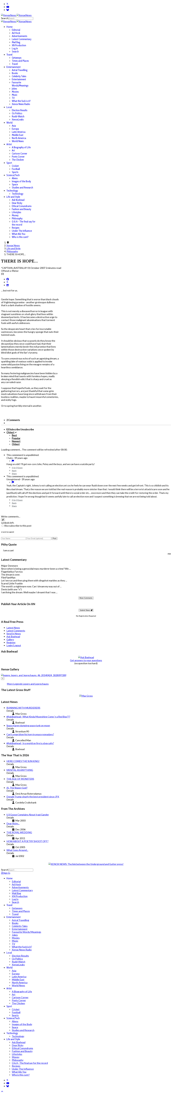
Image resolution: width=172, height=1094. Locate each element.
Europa (15, 128)
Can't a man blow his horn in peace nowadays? (30, 734)
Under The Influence (22, 230)
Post (54, 538)
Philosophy (17, 218)
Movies (15, 91)
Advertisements (19, 36)
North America (19, 138)
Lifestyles (16, 212)
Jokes (14, 88)
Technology (12, 190)
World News (18, 141)
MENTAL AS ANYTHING (19, 769)
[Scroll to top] (2, 1091)
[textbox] (86, 511)
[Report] (13, 460)
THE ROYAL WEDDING (19, 832)
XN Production (19, 45)
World (9, 122)
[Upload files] (3, 519)
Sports (15, 172)
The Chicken (18, 159)
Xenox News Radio (21, 104)
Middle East (17, 135)
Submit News (85, 610)
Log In (15, 48)
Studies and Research (22, 187)
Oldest (16, 444)
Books (15, 73)
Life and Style (13, 196)
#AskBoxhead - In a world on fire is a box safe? (30, 743)
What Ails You (18, 233)
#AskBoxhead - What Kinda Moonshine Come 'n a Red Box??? (38, 716)
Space (15, 184)
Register (11, 642)
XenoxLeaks (18, 119)
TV (13, 97)
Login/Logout (13, 645)
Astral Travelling (19, 70)
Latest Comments (15, 630)
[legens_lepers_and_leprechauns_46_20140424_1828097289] (33, 675)
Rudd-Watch (18, 116)
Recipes (15, 227)
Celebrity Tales (19, 76)
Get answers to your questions (86, 660)
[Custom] (7, 9)
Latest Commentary (21, 39)
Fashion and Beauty (21, 209)
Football (16, 169)
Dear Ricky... (12, 823)
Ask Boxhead (18, 199)
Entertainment (13, 67)
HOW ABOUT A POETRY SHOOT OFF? (27, 841)
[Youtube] (7, 6)
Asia (14, 125)
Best (14, 435)
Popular (16, 438)
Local (9, 107)
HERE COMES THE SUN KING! (23, 761)
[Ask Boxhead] (86, 657)
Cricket (15, 165)
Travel (9, 54)
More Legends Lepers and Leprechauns (28, 683)
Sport (9, 162)
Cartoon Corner (19, 153)
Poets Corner (18, 156)
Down (20, 467)
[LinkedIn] (7, 285)
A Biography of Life (21, 147)
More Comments (86, 598)
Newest (16, 441)
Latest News (13, 627)
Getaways (16, 57)
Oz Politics (17, 113)
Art (13, 150)
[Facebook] (7, 279)
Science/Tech (13, 175)
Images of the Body (21, 181)
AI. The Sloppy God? (16, 787)
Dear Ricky (17, 203)
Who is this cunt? (20, 237)
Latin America (18, 131)
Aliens (15, 178)
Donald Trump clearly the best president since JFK (32, 796)
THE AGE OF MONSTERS (20, 778)
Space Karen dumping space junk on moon (28, 725)
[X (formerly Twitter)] (7, 282)
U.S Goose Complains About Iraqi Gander (27, 814)
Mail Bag (16, 42)
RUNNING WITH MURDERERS (23, 707)
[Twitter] (7, 3)
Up (14, 467)
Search (4, 18)
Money (15, 215)
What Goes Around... (17, 850)
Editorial (16, 29)
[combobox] (20, 18)
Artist (9, 144)
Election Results (19, 110)
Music (14, 94)
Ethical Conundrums (21, 206)
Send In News (13, 633)
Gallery (10, 639)
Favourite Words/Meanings (20, 84)
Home (9, 26)
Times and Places (20, 60)
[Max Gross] (86, 695)
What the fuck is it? (21, 101)
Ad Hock (16, 33)
